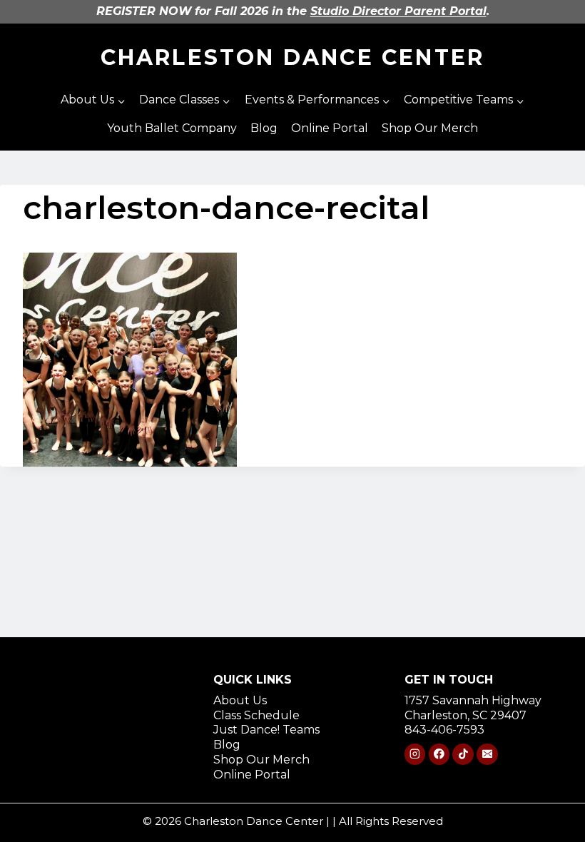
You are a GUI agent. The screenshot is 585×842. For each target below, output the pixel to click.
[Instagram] (415, 754)
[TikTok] (462, 754)
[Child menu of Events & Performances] (317, 100)
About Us (240, 700)
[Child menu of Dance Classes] (185, 100)
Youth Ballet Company (172, 128)
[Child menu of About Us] (93, 100)
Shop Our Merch (430, 128)
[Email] (487, 754)
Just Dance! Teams (266, 729)
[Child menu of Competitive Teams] (464, 100)
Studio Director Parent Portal (398, 11)
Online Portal (329, 128)
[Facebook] (439, 754)
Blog (264, 128)
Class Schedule (256, 715)
